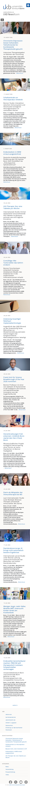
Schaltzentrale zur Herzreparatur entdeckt (13, 98)
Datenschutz (9, 725)
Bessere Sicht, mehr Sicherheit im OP (16, 749)
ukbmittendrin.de (10, 720)
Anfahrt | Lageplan (11, 722)
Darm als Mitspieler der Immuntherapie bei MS (13, 493)
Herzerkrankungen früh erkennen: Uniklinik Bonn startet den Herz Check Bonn (13, 437)
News (7, 766)
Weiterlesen (19, 73)
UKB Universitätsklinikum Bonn (17, 785)
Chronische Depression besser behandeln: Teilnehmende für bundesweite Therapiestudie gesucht (13, 45)
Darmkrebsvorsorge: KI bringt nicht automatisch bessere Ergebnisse (13, 550)
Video (7, 774)
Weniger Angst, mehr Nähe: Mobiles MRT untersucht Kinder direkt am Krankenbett (14, 609)
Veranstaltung (9, 769)
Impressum (9, 730)
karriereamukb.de (11, 717)
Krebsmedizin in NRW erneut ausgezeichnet (12, 153)
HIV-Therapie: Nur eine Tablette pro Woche (12, 207)
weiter (15, 705)
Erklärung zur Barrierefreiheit (14, 727)
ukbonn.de (9, 714)
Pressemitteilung (10, 772)
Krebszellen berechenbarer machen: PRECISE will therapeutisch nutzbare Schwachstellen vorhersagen (14, 665)
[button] (28, 5)
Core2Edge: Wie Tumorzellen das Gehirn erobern (13, 263)
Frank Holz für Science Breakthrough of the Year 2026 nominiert (13, 379)
